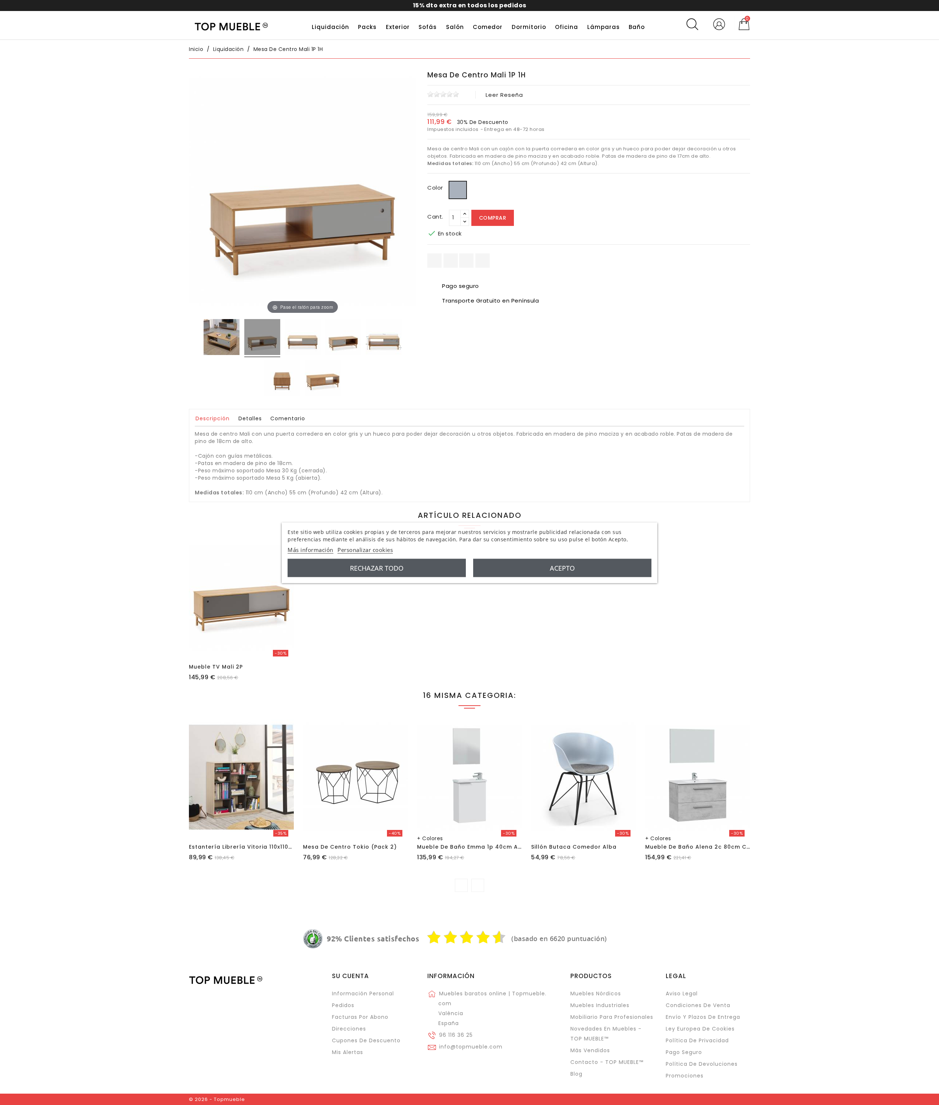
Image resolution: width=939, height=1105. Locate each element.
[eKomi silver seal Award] (313, 939)
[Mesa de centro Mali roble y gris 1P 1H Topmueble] (262, 338)
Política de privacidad (697, 1040)
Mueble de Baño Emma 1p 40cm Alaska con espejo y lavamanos (514, 846)
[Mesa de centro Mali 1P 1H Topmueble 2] (303, 338)
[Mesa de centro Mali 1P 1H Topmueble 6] (323, 379)
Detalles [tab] (250, 418)
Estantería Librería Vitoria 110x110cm (243, 846)
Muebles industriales (599, 1005)
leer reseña (504, 95)
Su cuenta (350, 976)
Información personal (363, 993)
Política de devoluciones (702, 1064)
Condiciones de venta (698, 1005)
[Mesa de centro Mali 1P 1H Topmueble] (222, 338)
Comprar (493, 218)
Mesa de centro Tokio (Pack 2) (350, 846)
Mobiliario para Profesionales (611, 1017)
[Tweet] (466, 260)
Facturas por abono (360, 1017)
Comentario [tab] (287, 418)
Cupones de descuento (366, 1040)
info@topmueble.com (471, 1046)
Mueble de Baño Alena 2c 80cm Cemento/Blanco (719, 846)
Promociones (685, 1075)
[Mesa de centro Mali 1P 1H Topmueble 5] (282, 379)
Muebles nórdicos (595, 993)
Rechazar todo (376, 567)
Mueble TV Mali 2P (216, 666)
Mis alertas (347, 1052)
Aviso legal (682, 993)
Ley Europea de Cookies (700, 1028)
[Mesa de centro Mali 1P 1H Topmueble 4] (384, 338)
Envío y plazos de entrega (703, 1017)
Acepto (562, 567)
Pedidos (343, 1005)
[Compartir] (434, 260)
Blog (576, 1073)
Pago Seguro (684, 1052)
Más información (310, 549)
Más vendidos (590, 1050)
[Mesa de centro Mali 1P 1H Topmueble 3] (343, 338)
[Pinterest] (482, 260)
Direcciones (349, 1028)
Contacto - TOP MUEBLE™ (606, 1062)
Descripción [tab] (213, 418)
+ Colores (430, 838)
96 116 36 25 (456, 1035)
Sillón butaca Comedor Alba (574, 846)
